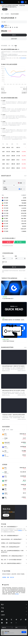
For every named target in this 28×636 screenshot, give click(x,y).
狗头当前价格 (23, 57)
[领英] (17, 27)
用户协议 (17, 593)
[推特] (12, 27)
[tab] (4, 45)
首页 (2, 14)
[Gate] (2, 2)
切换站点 (5, 9)
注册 (22, 2)
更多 (25, 175)
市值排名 (20, 530)
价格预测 (7, 14)
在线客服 (4, 577)
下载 (24, 632)
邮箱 (8, 577)
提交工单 (12, 577)
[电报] (15, 27)
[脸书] (10, 27)
